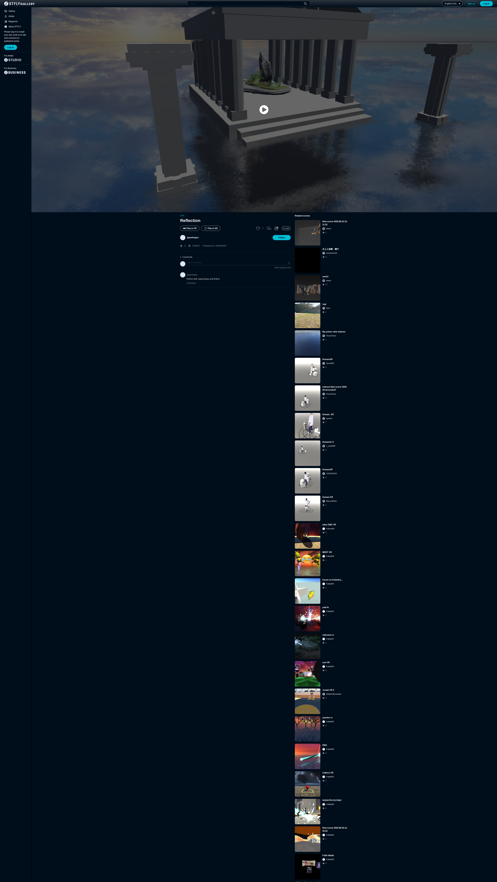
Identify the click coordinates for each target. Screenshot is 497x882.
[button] (258, 228)
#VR (182, 216)
